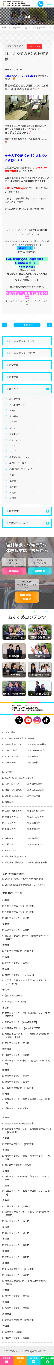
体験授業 (39, 571)
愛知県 (5, 1117)
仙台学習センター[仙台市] (17, 929)
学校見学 (9, 844)
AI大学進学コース (18, 404)
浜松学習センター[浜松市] (17, 1108)
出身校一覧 (10, 762)
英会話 (12, 492)
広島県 (5, 1200)
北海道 (5, 899)
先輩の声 (14, 365)
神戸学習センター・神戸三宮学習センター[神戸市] (27, 1193)
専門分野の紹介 (37, 750)
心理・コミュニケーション (21, 468)
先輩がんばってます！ (19, 457)
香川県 (5, 1239)
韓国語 (12, 498)
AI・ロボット (15, 398)
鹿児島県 (6, 1313)
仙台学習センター (40, 27)
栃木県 (5, 944)
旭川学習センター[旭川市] (17, 917)
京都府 (5, 1170)
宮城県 (5, 923)
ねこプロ (13, 422)
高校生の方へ (11, 817)
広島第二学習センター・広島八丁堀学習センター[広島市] (28, 1213)
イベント (13, 427)
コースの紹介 (11, 750)
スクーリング (15, 439)
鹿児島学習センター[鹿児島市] (20, 1319)
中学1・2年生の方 (13, 811)
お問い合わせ (35, 844)
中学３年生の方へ (37, 811)
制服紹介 (33, 756)
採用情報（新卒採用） (15, 862)
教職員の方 (10, 829)
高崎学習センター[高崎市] (17, 962)
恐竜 (11, 474)
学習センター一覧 (19, 27)
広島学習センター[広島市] (17, 1206)
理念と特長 (10, 732)
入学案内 (9, 771)
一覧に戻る (27, 325)
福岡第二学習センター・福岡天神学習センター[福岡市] (27, 1282)
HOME (4, 27)
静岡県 (5, 1093)
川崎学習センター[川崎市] (17, 1054)
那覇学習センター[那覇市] (17, 1337)
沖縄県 (5, 1325)
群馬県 (5, 956)
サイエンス (14, 433)
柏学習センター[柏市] (15, 1001)
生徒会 (12, 480)
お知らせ (13, 410)
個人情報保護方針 (38, 862)
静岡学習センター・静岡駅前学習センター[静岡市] (27, 1101)
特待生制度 (34, 795)
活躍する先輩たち (13, 789)
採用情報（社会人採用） (16, 856)
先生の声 (14, 377)
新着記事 (14, 511)
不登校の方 (34, 829)
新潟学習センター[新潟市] (17, 1075)
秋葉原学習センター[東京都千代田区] (23, 1028)
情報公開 (9, 801)
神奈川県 (6, 1048)
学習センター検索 (37, 744)
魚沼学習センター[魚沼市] (17, 1081)
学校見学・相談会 (27, 597)
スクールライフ (12, 783)
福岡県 (5, 1263)
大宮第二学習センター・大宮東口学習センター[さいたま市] (27, 982)
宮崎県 (5, 1301)
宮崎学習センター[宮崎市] (17, 1307)
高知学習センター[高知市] (17, 1257)
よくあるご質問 (36, 789)
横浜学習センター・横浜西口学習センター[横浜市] (27, 1062)
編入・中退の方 (36, 817)
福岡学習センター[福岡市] (17, 1275)
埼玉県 (5, 968)
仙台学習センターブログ (22, 353)
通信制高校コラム (13, 795)
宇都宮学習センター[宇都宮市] (20, 950)
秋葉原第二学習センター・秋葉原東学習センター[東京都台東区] (28, 1035)
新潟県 (5, 1069)
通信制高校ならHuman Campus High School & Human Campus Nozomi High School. (28, 1351)
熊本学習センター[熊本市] (17, 1295)
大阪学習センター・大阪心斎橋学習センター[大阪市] (27, 1157)
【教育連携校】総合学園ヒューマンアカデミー (26, 884)
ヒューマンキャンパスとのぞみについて (23, 738)
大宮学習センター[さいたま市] (19, 974)
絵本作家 (13, 486)
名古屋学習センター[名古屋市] (20, 1123)
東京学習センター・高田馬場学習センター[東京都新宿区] (27, 1015)
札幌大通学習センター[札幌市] (20, 905)
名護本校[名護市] (13, 1331)
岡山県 (5, 1226)
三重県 (5, 1138)
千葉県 (5, 989)
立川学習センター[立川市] (17, 1042)
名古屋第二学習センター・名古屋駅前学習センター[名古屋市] (28, 1130)
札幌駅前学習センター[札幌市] (20, 911)
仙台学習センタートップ (21, 341)
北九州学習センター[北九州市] (20, 1269)
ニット (12, 445)
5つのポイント (11, 756)
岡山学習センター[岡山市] (17, 1233)
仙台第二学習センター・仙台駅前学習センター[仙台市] (27, 937)
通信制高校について (14, 744)
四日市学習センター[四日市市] (20, 1144)
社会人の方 (10, 823)
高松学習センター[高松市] (17, 1245)
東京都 (5, 1007)
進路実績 (33, 762)
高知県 (5, 1251)
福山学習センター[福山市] (17, 1220)
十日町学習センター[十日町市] (20, 1087)
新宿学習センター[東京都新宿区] (21, 1022)
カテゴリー (14, 389)
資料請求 (14, 571)
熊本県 (5, 1289)
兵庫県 (5, 1185)
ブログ (12, 451)
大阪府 (5, 1150)
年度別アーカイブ (18, 523)
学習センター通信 (17, 463)
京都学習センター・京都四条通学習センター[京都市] (27, 1178)
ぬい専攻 (13, 416)
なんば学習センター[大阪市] (18, 1164)
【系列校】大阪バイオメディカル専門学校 (24, 878)
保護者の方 (34, 823)
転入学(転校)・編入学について (19, 777)
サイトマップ (10, 850)
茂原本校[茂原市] (13, 995)
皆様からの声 (35, 783)
